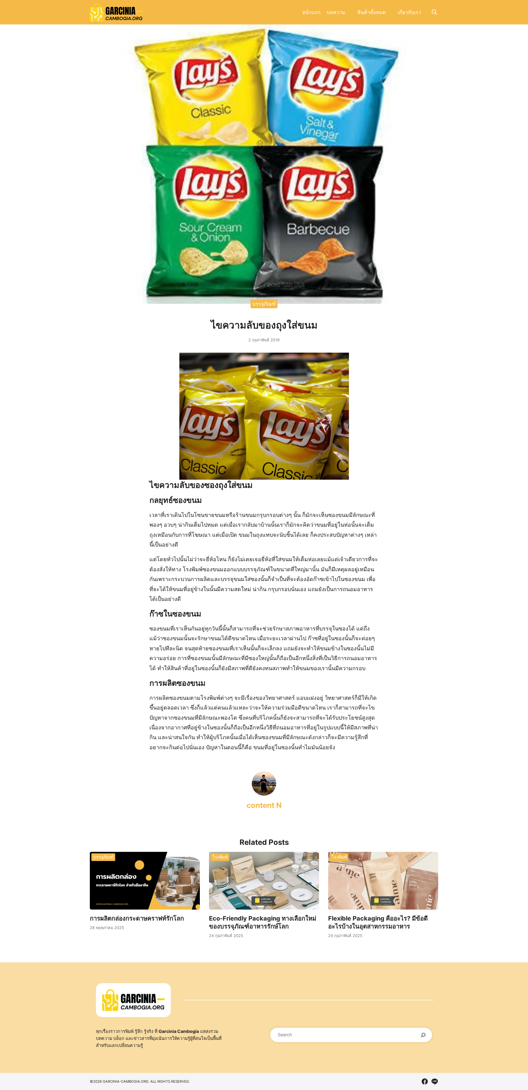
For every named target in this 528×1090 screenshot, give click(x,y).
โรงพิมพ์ (220, 856)
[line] (434, 1081)
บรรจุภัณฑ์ (264, 303)
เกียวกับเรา (409, 12)
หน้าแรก (311, 12)
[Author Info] (264, 794)
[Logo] (116, 12)
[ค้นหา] (423, 1035)
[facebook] (424, 1081)
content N (264, 805)
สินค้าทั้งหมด (372, 12)
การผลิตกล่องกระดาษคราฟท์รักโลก (137, 918)
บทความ (336, 12)
